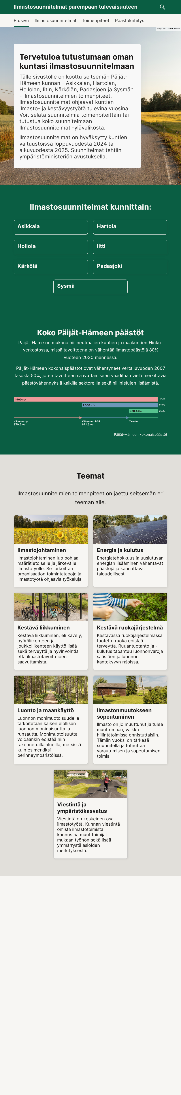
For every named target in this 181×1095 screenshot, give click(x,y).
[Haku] (162, 7)
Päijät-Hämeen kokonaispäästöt (140, 434)
